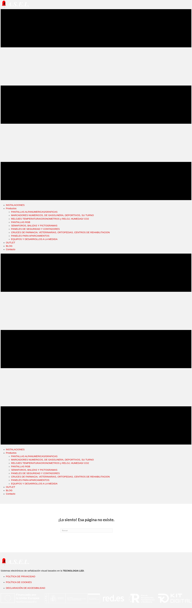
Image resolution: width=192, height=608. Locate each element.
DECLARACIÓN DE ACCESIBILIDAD (25, 588)
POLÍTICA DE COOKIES (19, 582)
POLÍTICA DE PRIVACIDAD (20, 576)
